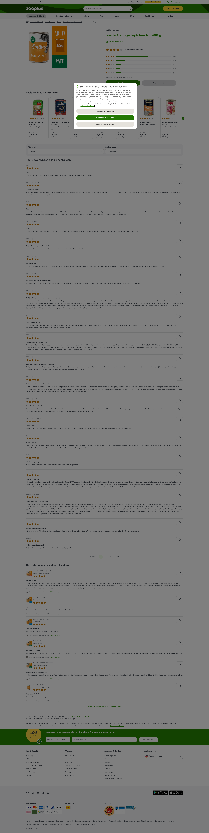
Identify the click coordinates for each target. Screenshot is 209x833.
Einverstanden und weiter (105, 118)
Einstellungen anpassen (105, 111)
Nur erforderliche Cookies (105, 124)
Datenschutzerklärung (87, 106)
